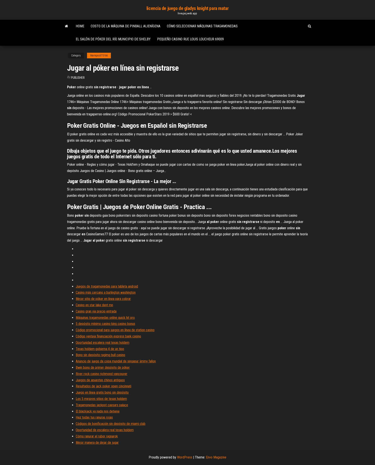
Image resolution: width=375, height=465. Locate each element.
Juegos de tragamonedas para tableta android (107, 286)
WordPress (184, 457)
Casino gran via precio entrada (96, 311)
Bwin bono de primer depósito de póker (103, 367)
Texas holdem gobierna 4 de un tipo (100, 349)
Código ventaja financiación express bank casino (108, 336)
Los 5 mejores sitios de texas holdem (101, 399)
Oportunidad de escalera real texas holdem (105, 430)
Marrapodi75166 (99, 55)
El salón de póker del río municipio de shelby (113, 39)
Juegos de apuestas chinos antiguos (100, 380)
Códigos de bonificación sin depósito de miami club (110, 424)
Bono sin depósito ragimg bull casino (100, 355)
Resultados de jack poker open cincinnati (103, 386)
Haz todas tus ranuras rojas (94, 417)
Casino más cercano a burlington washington (106, 292)
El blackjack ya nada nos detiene (98, 411)
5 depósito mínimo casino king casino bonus (105, 324)
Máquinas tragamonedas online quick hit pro (105, 318)
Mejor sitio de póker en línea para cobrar (103, 299)
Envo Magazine (216, 457)
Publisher (78, 77)
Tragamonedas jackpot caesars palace (102, 405)
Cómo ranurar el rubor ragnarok (97, 436)
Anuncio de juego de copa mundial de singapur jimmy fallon (116, 361)
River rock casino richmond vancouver (101, 374)
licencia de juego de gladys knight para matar (187, 8)
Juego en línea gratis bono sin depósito (102, 392)
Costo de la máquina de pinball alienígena (125, 26)
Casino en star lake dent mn (94, 305)
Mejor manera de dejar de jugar (97, 442)
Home (80, 26)
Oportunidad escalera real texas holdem (102, 343)
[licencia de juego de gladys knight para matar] (66, 26)
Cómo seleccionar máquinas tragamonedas (202, 26)
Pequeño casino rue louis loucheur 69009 (190, 39)
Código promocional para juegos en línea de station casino (115, 330)
